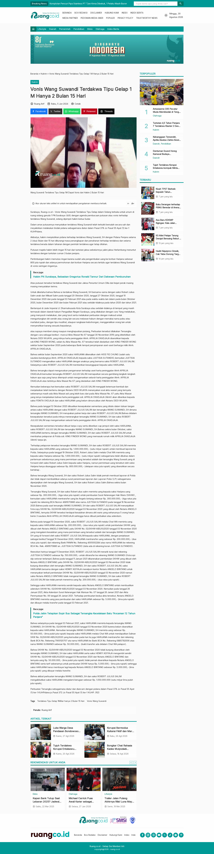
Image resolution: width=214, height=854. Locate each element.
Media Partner (70, 18)
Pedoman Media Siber (92, 18)
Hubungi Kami (112, 13)
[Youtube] (159, 835)
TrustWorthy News (147, 18)
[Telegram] (175, 835)
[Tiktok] (170, 835)
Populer (110, 18)
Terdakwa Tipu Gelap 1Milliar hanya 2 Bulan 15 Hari (60, 701)
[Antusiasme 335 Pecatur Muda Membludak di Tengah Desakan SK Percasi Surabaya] (161, 92)
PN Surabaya (58, 215)
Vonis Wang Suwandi (96, 701)
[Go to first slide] (135, 762)
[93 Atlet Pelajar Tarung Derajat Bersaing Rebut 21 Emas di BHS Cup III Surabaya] (147, 239)
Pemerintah (64, 29)
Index (125, 13)
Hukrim (35, 82)
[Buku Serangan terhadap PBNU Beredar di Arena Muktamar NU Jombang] (147, 208)
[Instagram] (148, 835)
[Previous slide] (131, 762)
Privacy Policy (125, 18)
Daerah (52, 29)
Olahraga (100, 29)
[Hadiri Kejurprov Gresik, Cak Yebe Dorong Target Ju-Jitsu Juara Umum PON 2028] (147, 255)
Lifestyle (42, 29)
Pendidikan (79, 29)
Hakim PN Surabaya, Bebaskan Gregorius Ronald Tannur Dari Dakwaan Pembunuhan (82, 276)
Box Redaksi (81, 13)
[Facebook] (142, 835)
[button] (180, 3)
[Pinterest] (181, 835)
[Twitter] (164, 835)
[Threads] (153, 835)
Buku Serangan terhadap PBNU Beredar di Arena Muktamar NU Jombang (168, 207)
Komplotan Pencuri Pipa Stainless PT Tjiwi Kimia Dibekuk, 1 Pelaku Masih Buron (88, 3)
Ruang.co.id (47, 212)
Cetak (78, 103)
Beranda (67, 13)
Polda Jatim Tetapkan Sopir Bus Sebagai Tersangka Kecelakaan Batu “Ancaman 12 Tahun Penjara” (84, 615)
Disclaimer (96, 13)
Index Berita (136, 13)
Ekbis (90, 29)
